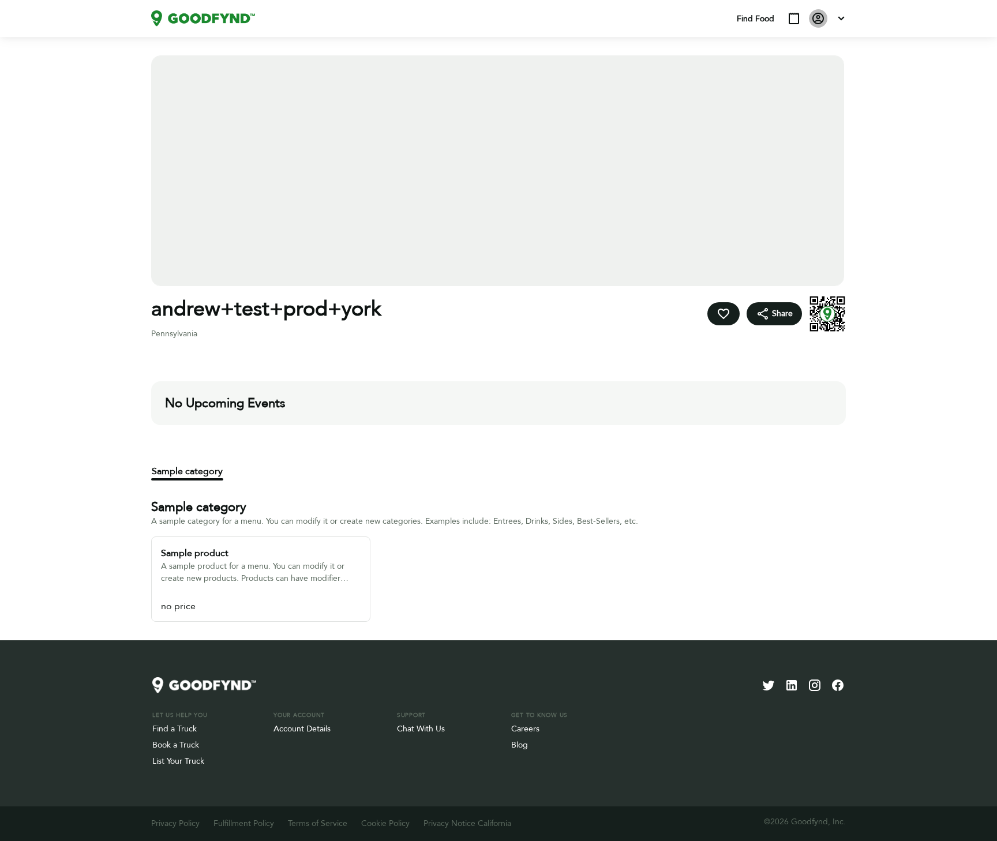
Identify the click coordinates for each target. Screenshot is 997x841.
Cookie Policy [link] (385, 823)
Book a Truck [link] (175, 744)
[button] (794, 18)
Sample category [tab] (187, 471)
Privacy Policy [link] (175, 823)
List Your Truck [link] (178, 761)
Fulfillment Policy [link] (243, 823)
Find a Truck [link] (174, 728)
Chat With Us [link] (421, 728)
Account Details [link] (302, 728)
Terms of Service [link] (317, 823)
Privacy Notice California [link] (467, 823)
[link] (203, 18)
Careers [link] (525, 728)
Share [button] (782, 313)
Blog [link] (519, 744)
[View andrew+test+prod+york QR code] (827, 313)
